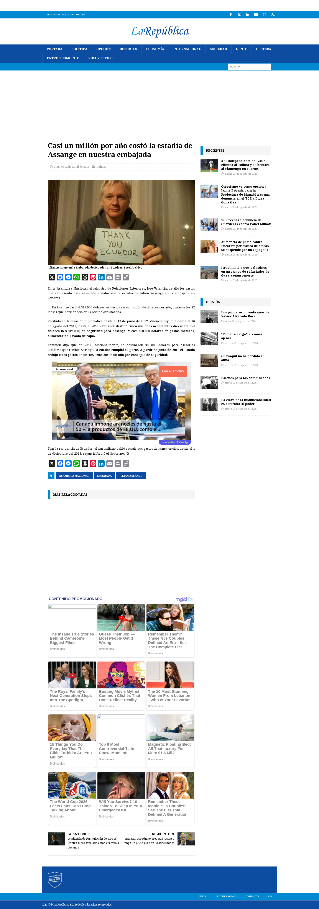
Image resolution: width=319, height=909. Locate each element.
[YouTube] (256, 14)
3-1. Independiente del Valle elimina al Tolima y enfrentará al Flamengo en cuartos (245, 165)
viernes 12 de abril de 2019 (71, 166)
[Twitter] (239, 14)
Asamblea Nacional (74, 475)
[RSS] (273, 14)
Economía (155, 49)
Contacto (252, 896)
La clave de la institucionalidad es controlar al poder (246, 402)
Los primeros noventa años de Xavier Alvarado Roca (245, 314)
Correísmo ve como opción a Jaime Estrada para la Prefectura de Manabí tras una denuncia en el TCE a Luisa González (245, 194)
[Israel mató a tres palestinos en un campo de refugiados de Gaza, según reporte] (209, 272)
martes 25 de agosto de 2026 (241, 173)
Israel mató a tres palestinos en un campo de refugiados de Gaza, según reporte (245, 271)
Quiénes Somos (226, 896)
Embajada (104, 475)
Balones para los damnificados (245, 378)
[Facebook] (230, 14)
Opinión (103, 49)
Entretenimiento (63, 58)
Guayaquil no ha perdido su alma (243, 358)
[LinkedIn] (247, 14)
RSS (270, 896)
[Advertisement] (159, 103)
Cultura (263, 49)
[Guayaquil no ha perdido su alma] (209, 360)
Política (79, 49)
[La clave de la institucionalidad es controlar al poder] (209, 404)
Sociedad (218, 49)
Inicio (203, 896)
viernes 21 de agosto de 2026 (241, 343)
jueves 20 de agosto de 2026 (241, 383)
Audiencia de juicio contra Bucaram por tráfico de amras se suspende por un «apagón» (245, 246)
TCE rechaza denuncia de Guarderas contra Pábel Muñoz (246, 222)
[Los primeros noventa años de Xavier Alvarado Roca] (209, 316)
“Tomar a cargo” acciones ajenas (242, 336)
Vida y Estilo (100, 58)
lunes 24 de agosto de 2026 (240, 321)
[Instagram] (264, 14)
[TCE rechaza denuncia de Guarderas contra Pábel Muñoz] (209, 224)
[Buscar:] (249, 66)
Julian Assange (131, 475)
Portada (54, 49)
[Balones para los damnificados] (209, 382)
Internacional (187, 49)
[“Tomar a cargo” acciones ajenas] (209, 338)
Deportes (128, 49)
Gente (241, 49)
